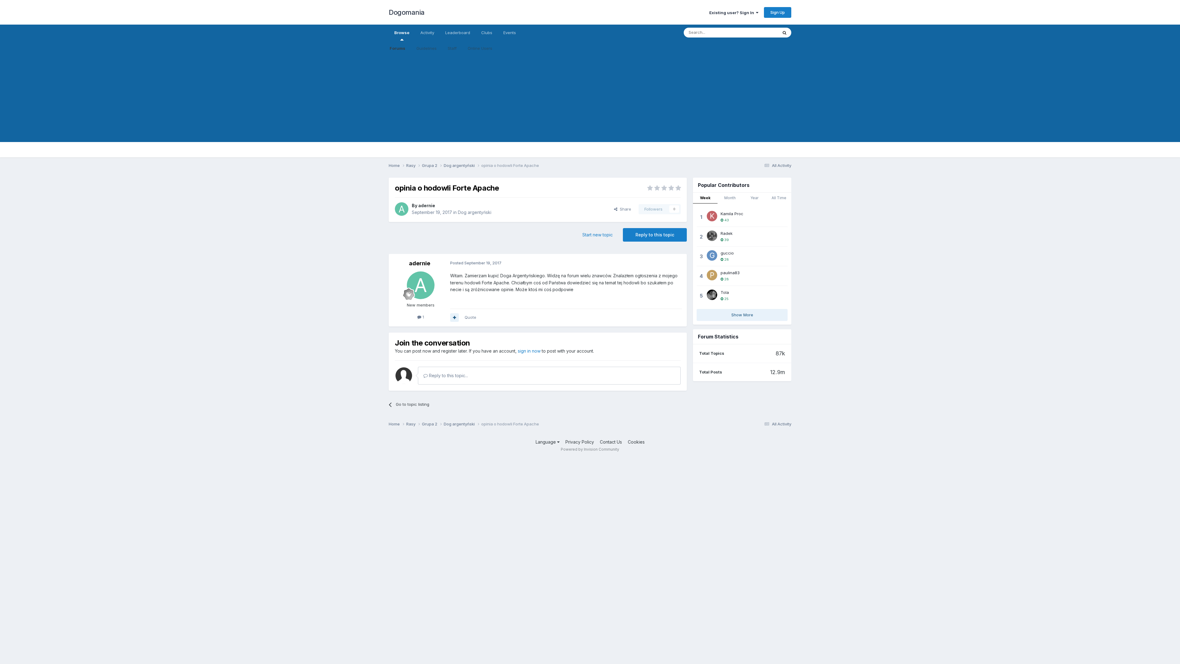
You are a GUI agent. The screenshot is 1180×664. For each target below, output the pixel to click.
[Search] (784, 33)
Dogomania (407, 12)
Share (624, 209)
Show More (742, 314)
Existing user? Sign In (732, 12)
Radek (727, 233)
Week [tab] (705, 198)
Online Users (480, 48)
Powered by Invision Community (590, 449)
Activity (427, 32)
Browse (401, 32)
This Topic (759, 32)
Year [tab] (754, 198)
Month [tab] (730, 198)
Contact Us (611, 442)
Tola (725, 292)
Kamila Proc (732, 213)
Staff (452, 48)
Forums (397, 48)
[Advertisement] (590, 99)
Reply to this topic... (448, 375)
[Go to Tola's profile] (712, 295)
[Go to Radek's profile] (712, 236)
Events (509, 32)
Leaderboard (457, 32)
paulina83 (730, 272)
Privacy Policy (579, 442)
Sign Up (777, 12)
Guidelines (426, 48)
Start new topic (597, 234)
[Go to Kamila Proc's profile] (712, 216)
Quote (470, 317)
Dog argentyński (474, 212)
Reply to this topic (654, 234)
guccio (727, 253)
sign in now (529, 351)
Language (546, 442)
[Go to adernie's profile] (401, 209)
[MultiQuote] (454, 317)
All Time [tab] (779, 198)
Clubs (486, 32)
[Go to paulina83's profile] (712, 275)
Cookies (636, 442)
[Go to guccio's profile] (712, 255)
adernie (426, 205)
